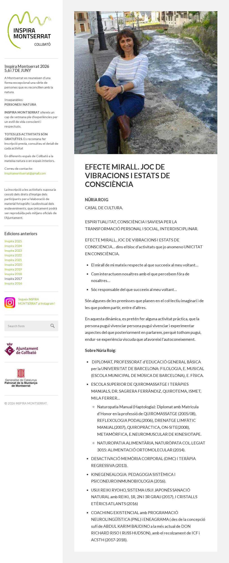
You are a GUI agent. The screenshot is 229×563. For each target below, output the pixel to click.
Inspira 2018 (13, 274)
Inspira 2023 (13, 250)
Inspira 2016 (13, 283)
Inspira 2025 (13, 241)
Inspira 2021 (13, 260)
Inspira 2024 (13, 246)
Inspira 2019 (13, 269)
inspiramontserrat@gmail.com (25, 173)
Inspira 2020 (13, 264)
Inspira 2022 (13, 255)
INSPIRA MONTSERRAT (31, 403)
